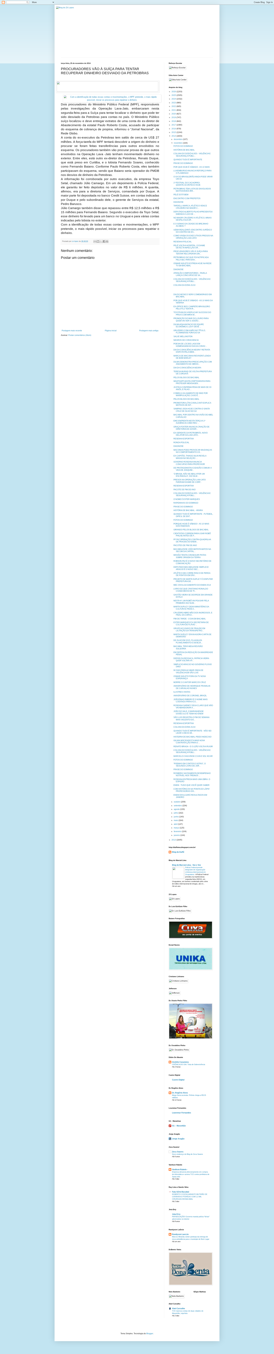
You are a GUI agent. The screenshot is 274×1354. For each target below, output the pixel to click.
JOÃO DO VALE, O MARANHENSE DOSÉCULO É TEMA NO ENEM (188, 712)
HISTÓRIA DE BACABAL (184, 150)
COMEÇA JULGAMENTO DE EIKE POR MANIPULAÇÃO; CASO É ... (190, 394)
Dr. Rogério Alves (180, 1093)
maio (176, 820)
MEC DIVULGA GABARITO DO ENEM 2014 (192, 585)
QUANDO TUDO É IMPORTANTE (187, 159)
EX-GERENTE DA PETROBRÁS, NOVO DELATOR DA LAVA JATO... (190, 434)
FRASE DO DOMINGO (183, 163)
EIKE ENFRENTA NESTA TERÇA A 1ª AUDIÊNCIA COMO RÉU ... (189, 422)
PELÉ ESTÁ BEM (180, 195)
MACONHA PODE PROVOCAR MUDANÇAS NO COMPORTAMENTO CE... (192, 451)
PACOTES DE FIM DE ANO (185, 545)
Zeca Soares (177, 1152)
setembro (178, 806)
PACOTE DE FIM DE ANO (184, 489)
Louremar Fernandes (181, 1113)
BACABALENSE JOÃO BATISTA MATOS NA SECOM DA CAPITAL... (192, 550)
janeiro (177, 835)
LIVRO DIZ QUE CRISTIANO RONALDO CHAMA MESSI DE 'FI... (190, 590)
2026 (174, 91)
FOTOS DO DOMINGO (183, 146)
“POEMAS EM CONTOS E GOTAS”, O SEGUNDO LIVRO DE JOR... (189, 765)
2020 (174, 114)
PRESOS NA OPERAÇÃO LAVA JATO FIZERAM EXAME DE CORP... (189, 481)
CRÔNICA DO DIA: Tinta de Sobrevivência (188, 1064)
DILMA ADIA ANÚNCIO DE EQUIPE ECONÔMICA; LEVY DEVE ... (188, 325)
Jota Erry (176, 1214)
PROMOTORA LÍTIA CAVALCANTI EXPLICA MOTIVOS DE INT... (192, 404)
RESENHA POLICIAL (182, 242)
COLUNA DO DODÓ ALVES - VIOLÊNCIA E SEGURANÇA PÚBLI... (192, 154)
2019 (174, 117)
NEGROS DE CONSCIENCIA (186, 340)
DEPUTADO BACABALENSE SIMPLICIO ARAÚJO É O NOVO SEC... (191, 568)
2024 (174, 99)
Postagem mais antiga (148, 331)
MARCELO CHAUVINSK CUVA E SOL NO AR (193, 756)
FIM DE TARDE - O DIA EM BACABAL (189, 619)
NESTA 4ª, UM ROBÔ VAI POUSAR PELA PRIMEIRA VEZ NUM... (191, 602)
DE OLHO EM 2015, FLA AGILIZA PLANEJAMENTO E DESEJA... (187, 641)
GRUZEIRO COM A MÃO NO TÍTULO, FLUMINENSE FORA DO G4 (189, 331)
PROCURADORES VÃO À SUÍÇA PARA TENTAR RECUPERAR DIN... (190, 252)
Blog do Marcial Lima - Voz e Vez (186, 865)
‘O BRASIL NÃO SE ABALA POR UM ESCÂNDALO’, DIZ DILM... (189, 475)
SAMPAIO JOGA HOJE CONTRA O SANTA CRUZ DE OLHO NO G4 (191, 410)
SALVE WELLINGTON (182, 336)
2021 (174, 110)
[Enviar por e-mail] (95, 241)
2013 (174, 840)
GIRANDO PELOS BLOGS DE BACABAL (191, 530)
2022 (174, 106)
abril (176, 824)
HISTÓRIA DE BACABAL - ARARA (188, 510)
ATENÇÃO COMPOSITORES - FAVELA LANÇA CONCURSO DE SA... (190, 274)
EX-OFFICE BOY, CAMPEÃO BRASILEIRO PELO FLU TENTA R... (191, 307)
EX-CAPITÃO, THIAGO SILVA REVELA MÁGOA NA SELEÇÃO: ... (189, 457)
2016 (174, 129)
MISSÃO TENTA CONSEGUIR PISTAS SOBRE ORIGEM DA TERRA (189, 556)
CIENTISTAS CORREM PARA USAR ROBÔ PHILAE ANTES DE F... (192, 534)
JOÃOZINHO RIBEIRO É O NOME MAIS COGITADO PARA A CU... (190, 700)
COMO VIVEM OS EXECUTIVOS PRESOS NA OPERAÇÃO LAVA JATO (193, 237)
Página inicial (111, 331)
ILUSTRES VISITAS (181, 692)
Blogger (149, 1333)
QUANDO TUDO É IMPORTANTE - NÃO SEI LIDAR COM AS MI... (192, 732)
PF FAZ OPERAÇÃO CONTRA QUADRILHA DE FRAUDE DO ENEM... (192, 540)
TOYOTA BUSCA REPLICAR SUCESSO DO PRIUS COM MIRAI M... (192, 313)
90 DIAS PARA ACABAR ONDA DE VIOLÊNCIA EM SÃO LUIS (188, 671)
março (177, 828)
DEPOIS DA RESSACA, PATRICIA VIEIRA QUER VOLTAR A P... (191, 659)
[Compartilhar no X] (101, 241)
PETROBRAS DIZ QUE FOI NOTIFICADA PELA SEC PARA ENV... (191, 258)
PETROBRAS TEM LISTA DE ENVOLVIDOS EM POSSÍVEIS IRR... (192, 190)
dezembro (178, 139)
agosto (177, 809)
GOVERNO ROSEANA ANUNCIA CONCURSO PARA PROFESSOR (189, 463)
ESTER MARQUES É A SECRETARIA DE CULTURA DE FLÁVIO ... (191, 623)
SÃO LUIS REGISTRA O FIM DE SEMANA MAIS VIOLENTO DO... (191, 718)
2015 (174, 132)
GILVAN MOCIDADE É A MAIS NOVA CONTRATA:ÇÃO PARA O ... (189, 741)
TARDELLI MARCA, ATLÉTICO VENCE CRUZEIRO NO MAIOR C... (190, 207)
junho (176, 817)
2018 (174, 121)
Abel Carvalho (178, 1308)
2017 (174, 125)
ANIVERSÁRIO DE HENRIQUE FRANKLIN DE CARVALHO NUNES (191, 687)
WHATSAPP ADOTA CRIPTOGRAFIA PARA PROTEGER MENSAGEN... (191, 382)
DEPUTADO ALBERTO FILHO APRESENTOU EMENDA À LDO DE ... (193, 213)
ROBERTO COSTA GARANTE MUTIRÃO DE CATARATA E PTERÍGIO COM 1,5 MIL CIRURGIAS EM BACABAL (189, 1196)
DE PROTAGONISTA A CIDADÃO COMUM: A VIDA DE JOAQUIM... (192, 469)
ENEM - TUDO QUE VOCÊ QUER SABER (191, 785)
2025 (174, 95)
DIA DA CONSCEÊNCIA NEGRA (187, 368)
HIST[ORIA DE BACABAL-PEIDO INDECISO (192, 737)
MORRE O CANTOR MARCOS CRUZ (189, 682)
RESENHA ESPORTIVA (183, 439)
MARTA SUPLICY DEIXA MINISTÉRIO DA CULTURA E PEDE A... (191, 608)
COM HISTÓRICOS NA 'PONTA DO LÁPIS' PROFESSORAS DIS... (191, 790)
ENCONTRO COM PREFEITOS (186, 198)
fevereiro (178, 831)
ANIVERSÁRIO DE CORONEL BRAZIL (190, 696)
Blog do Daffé (178, 852)
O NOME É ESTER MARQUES (186, 499)
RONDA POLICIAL (181, 442)
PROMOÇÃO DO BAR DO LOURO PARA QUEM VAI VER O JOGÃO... (191, 319)
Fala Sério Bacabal (180, 1192)
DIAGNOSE (178, 202)
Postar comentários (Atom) (79, 335)
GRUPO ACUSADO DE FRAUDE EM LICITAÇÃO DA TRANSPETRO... (189, 629)
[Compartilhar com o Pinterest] (107, 241)
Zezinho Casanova (180, 1062)
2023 (174, 103)
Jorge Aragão (178, 1139)
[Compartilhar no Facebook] (104, 241)
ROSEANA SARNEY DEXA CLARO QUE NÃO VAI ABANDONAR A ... (193, 706)
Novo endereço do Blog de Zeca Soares (187, 1154)
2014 (174, 136)
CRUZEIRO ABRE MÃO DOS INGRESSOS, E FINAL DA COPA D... (192, 614)
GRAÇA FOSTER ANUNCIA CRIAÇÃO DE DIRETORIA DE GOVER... (191, 428)
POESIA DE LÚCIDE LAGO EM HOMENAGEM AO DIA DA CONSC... (190, 345)
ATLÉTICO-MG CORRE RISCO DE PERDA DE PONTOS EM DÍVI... (191, 574)
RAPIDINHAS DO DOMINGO (185, 503)
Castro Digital (178, 1080)
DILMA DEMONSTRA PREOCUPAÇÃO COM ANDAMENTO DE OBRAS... (192, 363)
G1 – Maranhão (179, 1126)
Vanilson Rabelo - (180, 1169)
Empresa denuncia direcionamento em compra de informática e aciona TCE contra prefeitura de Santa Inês (190, 1174)
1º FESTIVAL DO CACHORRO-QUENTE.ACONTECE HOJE (186, 184)
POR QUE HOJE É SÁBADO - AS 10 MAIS (191, 167)
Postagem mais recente (72, 331)
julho (176, 813)
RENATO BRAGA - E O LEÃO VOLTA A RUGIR (193, 746)
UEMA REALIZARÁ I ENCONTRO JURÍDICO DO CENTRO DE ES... (192, 231)
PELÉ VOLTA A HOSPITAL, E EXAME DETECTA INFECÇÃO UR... (189, 246)
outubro (177, 802)
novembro (178, 143)
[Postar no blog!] (98, 241)
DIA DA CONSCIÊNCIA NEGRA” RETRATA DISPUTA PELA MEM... (191, 351)
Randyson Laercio (180, 1234)
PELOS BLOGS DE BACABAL (186, 377)
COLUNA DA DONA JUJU (184, 285)
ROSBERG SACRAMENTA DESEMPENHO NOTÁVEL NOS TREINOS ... (192, 774)
